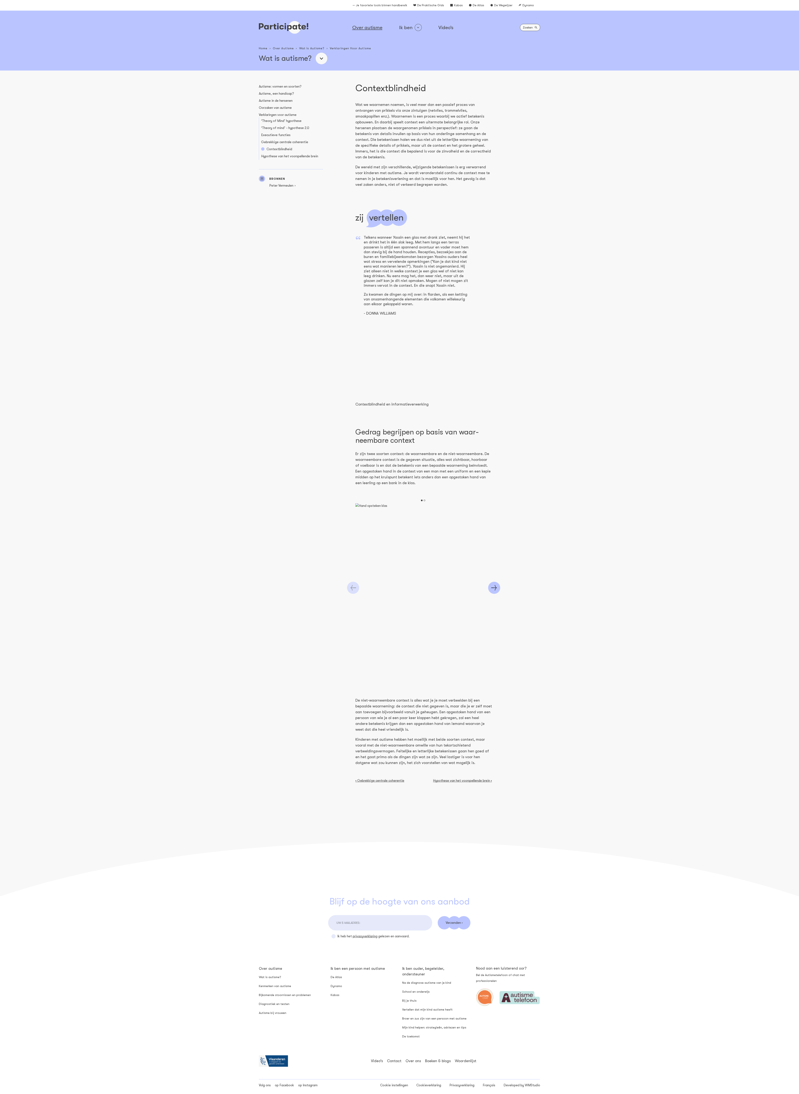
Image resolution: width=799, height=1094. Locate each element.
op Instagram (308, 1085)
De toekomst (411, 1036)
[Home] (283, 27)
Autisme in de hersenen (276, 101)
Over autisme (367, 27)
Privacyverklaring (461, 1085)
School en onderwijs (416, 991)
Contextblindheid (279, 149)
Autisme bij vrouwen (272, 1013)
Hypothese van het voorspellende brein (289, 156)
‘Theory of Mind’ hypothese (281, 121)
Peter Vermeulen (281, 185)
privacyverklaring (365, 936)
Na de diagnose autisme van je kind (426, 982)
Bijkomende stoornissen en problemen (285, 995)
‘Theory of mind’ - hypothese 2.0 (285, 128)
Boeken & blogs (438, 1061)
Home (263, 48)
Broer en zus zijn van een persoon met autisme (434, 1018)
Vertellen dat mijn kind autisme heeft (427, 1009)
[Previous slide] (353, 588)
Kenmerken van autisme (275, 986)
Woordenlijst (465, 1061)
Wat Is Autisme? (312, 48)
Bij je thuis (409, 1000)
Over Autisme (283, 48)
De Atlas (478, 5)
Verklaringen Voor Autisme (350, 48)
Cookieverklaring (428, 1085)
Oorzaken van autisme (275, 108)
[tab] (422, 500)
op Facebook (284, 1085)
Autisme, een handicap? (276, 94)
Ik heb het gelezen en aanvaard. (373, 936)
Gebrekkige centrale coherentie (284, 142)
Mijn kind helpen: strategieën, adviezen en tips (434, 1027)
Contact (394, 1061)
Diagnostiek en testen (274, 1004)
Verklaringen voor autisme (278, 115)
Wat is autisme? (270, 977)
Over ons (413, 1061)
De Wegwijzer (503, 5)
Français (489, 1085)
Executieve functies (275, 135)
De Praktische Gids (430, 5)
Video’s (445, 27)
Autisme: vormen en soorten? (280, 86)
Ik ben (406, 27)
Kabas (458, 5)
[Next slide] (494, 588)
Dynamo (528, 5)
